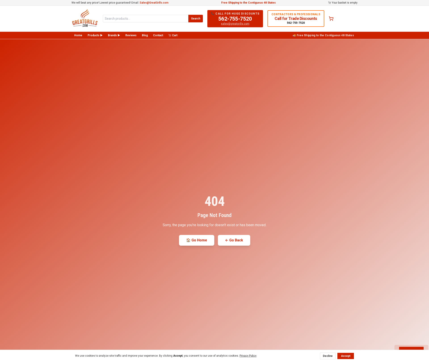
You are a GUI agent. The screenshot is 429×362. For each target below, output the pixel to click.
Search (195, 18)
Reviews (131, 35)
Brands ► (114, 35)
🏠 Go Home (196, 240)
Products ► (95, 35)
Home (78, 35)
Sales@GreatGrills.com (154, 2)
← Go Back (234, 240)
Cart (174, 35)
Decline (328, 356)
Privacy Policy (248, 355)
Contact (158, 35)
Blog (145, 35)
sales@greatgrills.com (235, 23)
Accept (345, 356)
